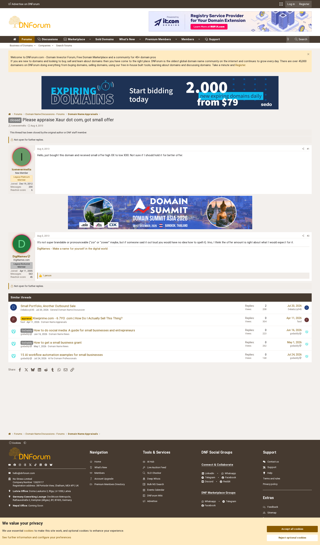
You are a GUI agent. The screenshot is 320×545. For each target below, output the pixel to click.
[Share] (303, 149)
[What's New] (289, 39)
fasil (23, 322)
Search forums (64, 45)
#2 (308, 236)
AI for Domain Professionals (62, 358)
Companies (44, 45)
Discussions (50, 39)
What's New (127, 39)
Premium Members (158, 39)
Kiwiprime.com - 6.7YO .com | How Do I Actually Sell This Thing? (77, 318)
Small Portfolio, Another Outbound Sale (48, 306)
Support (214, 39)
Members (187, 39)
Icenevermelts (18, 125)
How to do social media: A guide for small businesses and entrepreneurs (84, 330)
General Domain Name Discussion (67, 310)
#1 (308, 149)
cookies (29, 530)
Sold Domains (104, 39)
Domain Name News (59, 334)
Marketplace (76, 39)
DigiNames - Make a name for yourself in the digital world (72, 248)
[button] (281, 4)
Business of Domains (21, 45)
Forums (27, 39)
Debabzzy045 (27, 310)
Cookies (16, 443)
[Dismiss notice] (307, 55)
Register (240, 65)
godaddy (25, 334)
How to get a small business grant (58, 342)
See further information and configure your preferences (36, 537)
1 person (47, 275)
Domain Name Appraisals (54, 322)
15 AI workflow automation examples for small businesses (62, 355)
